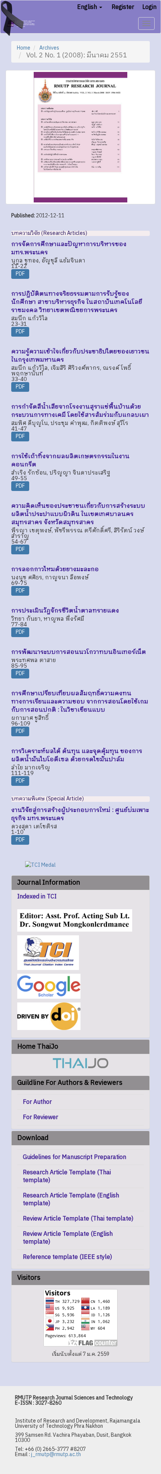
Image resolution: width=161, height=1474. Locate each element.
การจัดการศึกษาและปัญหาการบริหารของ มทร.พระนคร (69, 248)
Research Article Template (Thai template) (67, 1176)
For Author (37, 1102)
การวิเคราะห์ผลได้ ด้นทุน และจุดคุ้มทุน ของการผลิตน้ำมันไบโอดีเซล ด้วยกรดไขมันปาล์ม (76, 755)
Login (149, 7)
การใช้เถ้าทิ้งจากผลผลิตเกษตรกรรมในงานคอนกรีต (70, 460)
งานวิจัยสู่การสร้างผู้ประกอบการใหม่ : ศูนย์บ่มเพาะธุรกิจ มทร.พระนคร (80, 814)
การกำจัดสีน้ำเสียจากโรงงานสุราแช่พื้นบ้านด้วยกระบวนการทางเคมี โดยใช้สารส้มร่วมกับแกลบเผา (80, 411)
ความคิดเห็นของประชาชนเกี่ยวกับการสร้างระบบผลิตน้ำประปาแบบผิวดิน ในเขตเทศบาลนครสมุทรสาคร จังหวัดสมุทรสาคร (78, 514)
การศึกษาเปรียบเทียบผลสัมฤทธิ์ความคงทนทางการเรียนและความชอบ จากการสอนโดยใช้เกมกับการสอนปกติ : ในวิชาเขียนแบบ (79, 702)
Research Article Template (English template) (71, 1200)
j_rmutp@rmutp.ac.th (56, 1454)
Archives (49, 48)
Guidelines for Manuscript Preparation (74, 1157)
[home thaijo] (80, 1063)
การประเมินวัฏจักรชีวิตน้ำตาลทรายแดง (65, 611)
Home (23, 48)
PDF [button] (20, 274)
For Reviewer (40, 1117)
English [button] (87, 7)
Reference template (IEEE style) (67, 1257)
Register (123, 7)
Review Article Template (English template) (68, 1238)
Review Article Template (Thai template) (78, 1219)
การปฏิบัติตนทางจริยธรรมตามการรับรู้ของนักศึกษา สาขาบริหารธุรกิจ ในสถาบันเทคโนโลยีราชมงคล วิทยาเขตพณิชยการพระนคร (76, 302)
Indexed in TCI (37, 897)
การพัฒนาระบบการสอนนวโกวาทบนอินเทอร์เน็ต (78, 652)
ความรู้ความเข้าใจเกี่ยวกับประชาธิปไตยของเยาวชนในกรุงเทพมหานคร (80, 356)
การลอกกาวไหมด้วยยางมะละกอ (55, 569)
